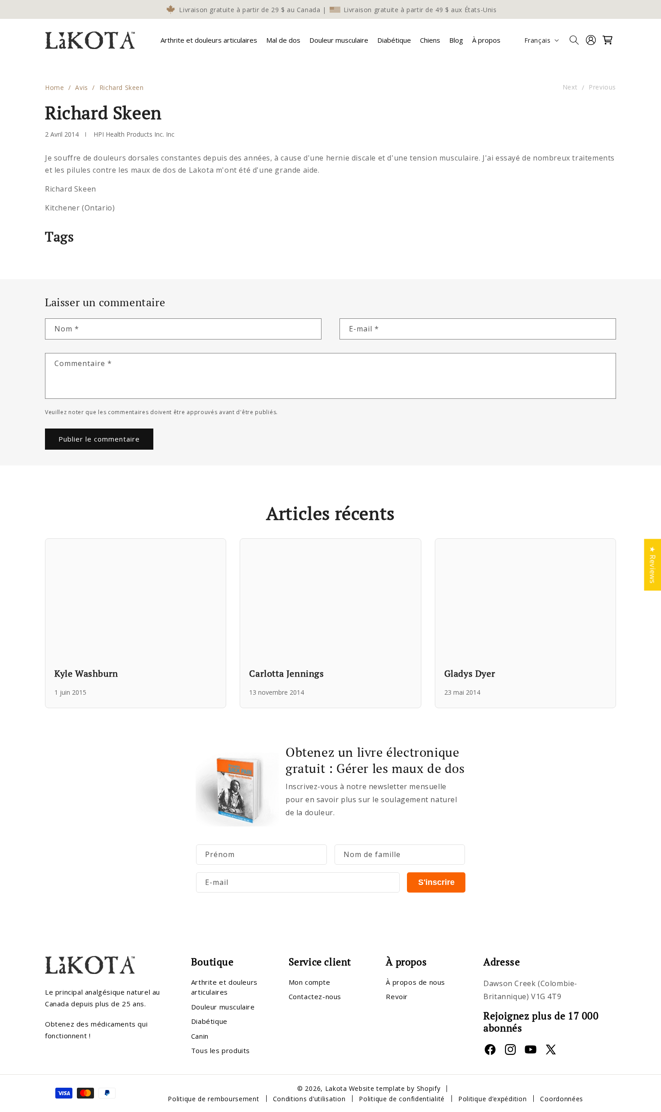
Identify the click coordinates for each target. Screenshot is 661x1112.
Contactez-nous (315, 996)
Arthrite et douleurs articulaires (209, 40)
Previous (602, 87)
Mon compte (309, 981)
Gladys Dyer (470, 673)
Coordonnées (561, 1098)
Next (570, 87)
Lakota (336, 1088)
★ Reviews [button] (652, 564)
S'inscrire (436, 882)
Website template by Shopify (395, 1088)
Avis (81, 87)
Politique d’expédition (492, 1098)
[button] (209, 40)
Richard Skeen (121, 87)
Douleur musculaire (223, 1006)
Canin (200, 1035)
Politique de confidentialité (402, 1098)
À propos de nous (415, 981)
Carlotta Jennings (286, 673)
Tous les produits (220, 1050)
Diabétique (209, 1021)
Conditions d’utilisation (309, 1098)
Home (54, 87)
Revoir (397, 996)
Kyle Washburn (86, 673)
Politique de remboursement (213, 1098)
